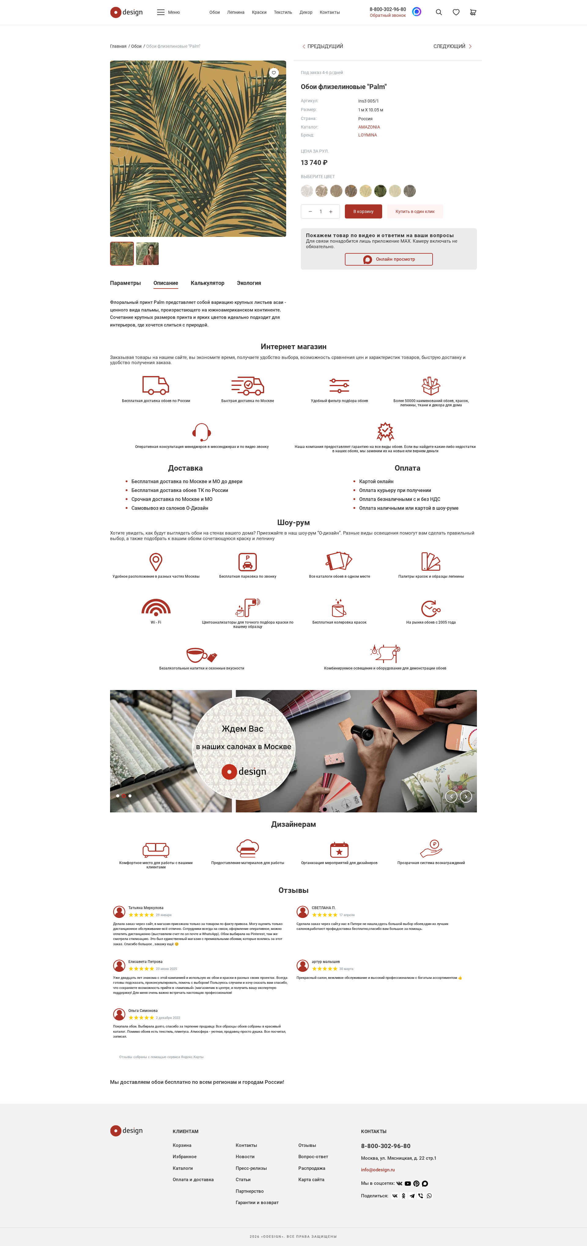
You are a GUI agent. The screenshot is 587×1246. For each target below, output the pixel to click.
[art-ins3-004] (351, 191)
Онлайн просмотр (395, 259)
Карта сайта (311, 1179)
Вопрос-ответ (313, 1156)
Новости (245, 1156)
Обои (214, 12)
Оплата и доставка (193, 1179)
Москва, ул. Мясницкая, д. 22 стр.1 (398, 1158)
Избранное (185, 1156)
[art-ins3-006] (395, 191)
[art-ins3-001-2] (322, 191)
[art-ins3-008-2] (410, 191)
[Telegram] (412, 1195)
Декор (306, 12)
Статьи (243, 1179)
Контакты (330, 12)
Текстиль (283, 12)
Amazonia (369, 127)
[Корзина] (473, 12)
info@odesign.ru (378, 1170)
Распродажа (311, 1168)
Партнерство (250, 1191)
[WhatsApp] (429, 1195)
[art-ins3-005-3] (380, 191)
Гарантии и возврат (257, 1202)
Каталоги (183, 1168)
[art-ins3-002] (336, 191)
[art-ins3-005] (366, 191)
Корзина (182, 1145)
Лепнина (236, 12)
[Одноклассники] (403, 1195)
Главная (118, 46)
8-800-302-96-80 (388, 9)
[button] (451, 796)
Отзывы (307, 1145)
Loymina (367, 134)
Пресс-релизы (251, 1168)
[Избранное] (456, 12)
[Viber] (420, 1195)
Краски (259, 12)
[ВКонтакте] (395, 1195)
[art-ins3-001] (307, 191)
